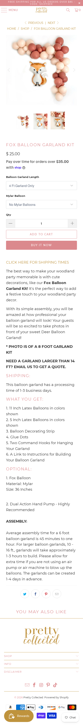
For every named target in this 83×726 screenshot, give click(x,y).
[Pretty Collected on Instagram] (41, 685)
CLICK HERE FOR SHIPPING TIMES (37, 262)
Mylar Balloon (15, 195)
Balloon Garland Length (22, 177)
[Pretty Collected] (41, 10)
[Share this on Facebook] (35, 593)
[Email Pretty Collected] (27, 685)
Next (52, 23)
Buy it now (41, 245)
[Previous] (9, 70)
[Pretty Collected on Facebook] (34, 685)
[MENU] (2, 10)
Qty (8, 214)
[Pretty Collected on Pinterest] (48, 685)
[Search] (68, 10)
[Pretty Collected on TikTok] (55, 685)
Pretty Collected (33, 697)
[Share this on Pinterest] (46, 593)
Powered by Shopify (56, 697)
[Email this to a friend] (56, 593)
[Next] (74, 70)
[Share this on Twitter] (24, 593)
